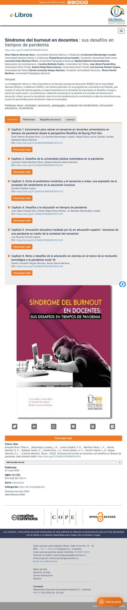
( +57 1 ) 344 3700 (48, 549)
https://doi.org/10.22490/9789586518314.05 (39, 240)
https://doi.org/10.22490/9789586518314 (26, 50)
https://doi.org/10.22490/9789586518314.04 (39, 214)
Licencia (70, 119)
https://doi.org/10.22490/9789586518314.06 (39, 266)
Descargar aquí (22, 149)
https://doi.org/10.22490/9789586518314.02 (39, 165)
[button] (14, 426)
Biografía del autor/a (50, 119)
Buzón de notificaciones (45, 561)
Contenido (12, 119)
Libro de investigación (32, 486)
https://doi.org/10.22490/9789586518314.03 (39, 191)
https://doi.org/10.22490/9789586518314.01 (39, 143)
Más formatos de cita (15, 462)
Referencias (29, 119)
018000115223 (82, 552)
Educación (18, 482)
